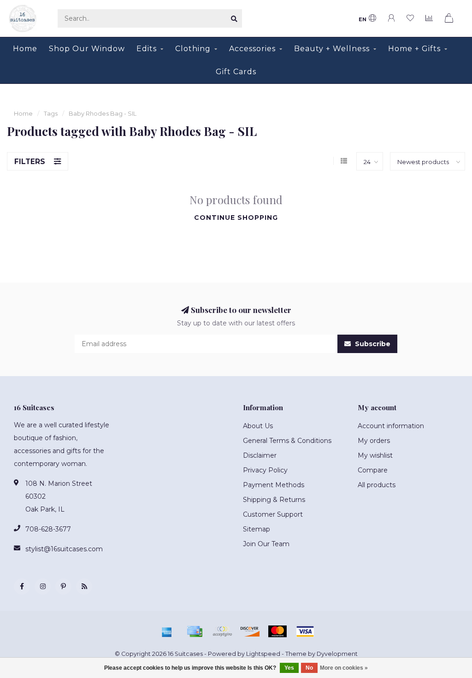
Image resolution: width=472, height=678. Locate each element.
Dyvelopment (337, 653)
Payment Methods (273, 485)
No (309, 668)
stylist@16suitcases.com (64, 549)
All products (376, 485)
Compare (373, 470)
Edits (146, 48)
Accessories (252, 48)
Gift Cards (236, 71)
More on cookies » (344, 668)
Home (25, 48)
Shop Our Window (87, 48)
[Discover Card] (249, 631)
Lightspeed (263, 653)
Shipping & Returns (274, 499)
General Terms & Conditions (287, 440)
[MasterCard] (277, 631)
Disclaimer (260, 455)
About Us (258, 426)
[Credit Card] (194, 631)
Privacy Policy (265, 470)
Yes (289, 668)
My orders (374, 440)
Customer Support (273, 514)
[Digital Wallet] (222, 631)
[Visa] (305, 631)
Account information (391, 426)
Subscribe (371, 344)
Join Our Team (266, 544)
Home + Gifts (414, 48)
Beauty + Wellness (332, 48)
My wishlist (375, 455)
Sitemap (256, 529)
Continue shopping (236, 217)
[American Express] (166, 631)
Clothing (193, 48)
